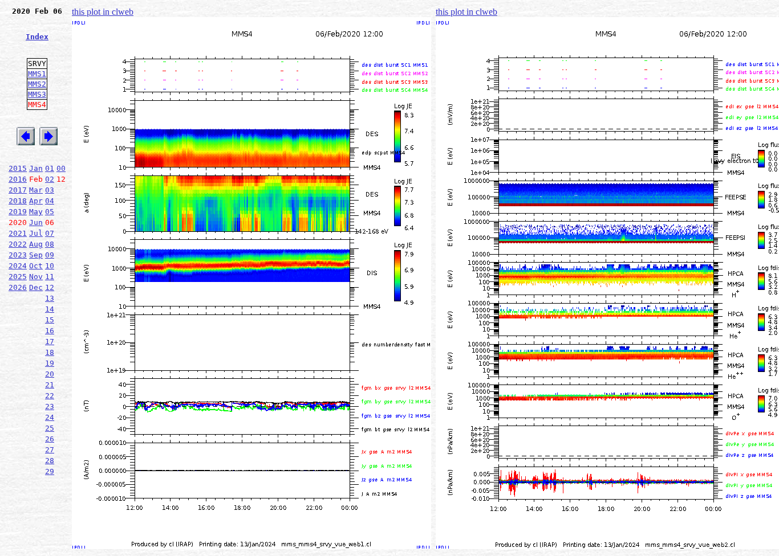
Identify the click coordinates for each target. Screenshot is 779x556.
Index (37, 36)
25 (49, 428)
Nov (36, 276)
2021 (18, 233)
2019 (18, 211)
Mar (36, 190)
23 (49, 406)
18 (49, 352)
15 (49, 320)
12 (49, 287)
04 (49, 201)
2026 (18, 287)
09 (49, 255)
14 (49, 309)
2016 (18, 179)
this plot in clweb (102, 12)
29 (49, 471)
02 (49, 179)
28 (49, 460)
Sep (36, 255)
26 (49, 439)
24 (49, 417)
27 (49, 449)
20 (49, 374)
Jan (36, 168)
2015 (18, 168)
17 (49, 341)
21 (49, 385)
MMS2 (37, 84)
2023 (18, 255)
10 (49, 265)
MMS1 (37, 74)
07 (49, 233)
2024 (18, 265)
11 (49, 276)
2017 (18, 190)
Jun (36, 222)
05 (49, 211)
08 (49, 244)
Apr (36, 201)
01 (49, 168)
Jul (36, 233)
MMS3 (37, 94)
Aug (36, 244)
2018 (18, 201)
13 (49, 298)
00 (61, 168)
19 (49, 363)
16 (49, 330)
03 (49, 190)
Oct (36, 265)
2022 (18, 244)
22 (49, 395)
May (36, 211)
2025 (18, 276)
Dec (36, 287)
